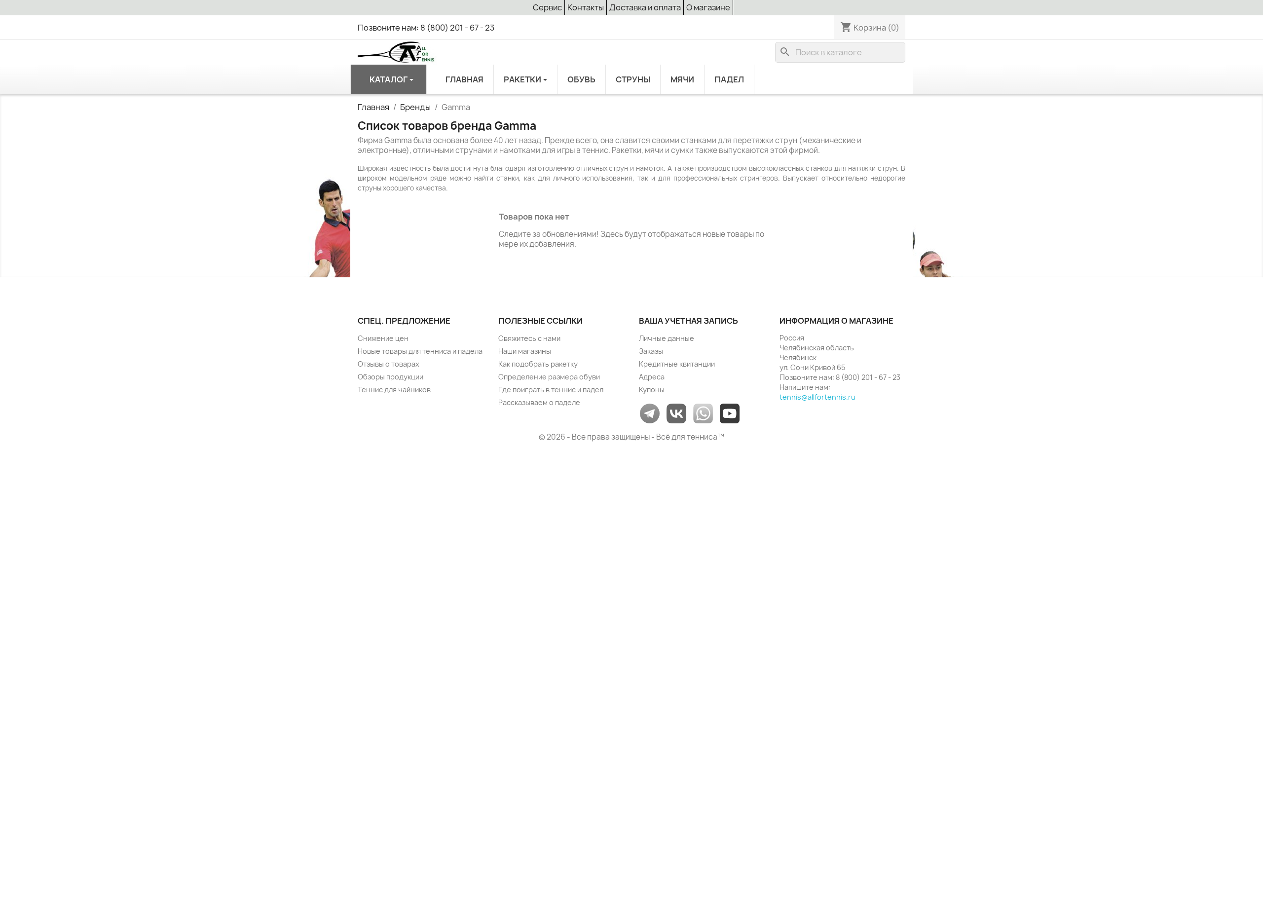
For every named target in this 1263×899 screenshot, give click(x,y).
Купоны (652, 389)
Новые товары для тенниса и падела (420, 351)
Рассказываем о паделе (539, 402)
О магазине (708, 7)
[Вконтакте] (676, 412)
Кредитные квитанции (677, 364)
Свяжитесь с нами (529, 338)
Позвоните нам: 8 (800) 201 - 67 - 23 (426, 27)
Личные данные (666, 338)
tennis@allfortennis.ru (817, 397)
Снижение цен (383, 338)
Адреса (652, 376)
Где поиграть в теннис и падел (550, 389)
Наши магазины (524, 351)
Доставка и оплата (645, 7)
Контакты (585, 7)
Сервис (547, 7)
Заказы (651, 351)
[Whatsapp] (703, 412)
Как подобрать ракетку (538, 364)
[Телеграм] (650, 412)
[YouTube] (730, 412)
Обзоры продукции (390, 376)
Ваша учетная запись (688, 320)
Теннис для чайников (394, 389)
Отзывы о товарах (388, 364)
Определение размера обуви (549, 376)
